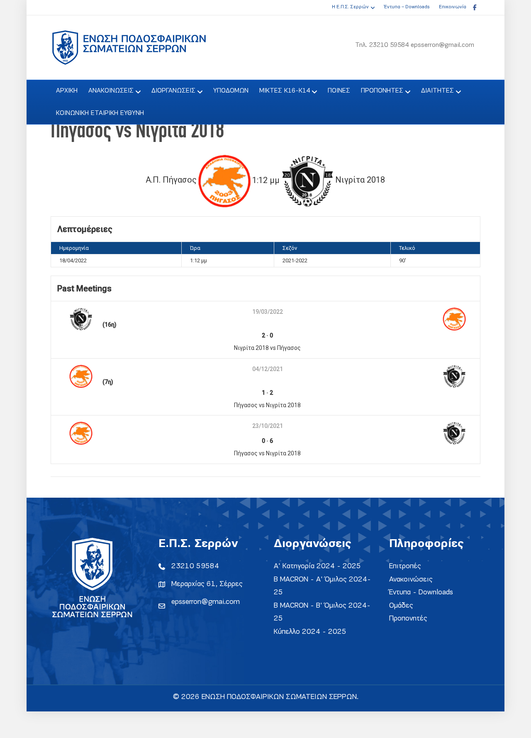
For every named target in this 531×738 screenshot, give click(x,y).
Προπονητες (382, 91)
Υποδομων (230, 91)
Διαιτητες (437, 91)
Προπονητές (408, 619)
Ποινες (339, 91)
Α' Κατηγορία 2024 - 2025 (317, 566)
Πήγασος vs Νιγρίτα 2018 (267, 405)
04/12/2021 (267, 369)
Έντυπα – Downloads (406, 7)
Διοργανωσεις (173, 91)
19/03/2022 (267, 311)
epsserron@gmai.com (205, 602)
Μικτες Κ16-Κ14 (284, 91)
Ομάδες (401, 606)
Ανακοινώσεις (411, 580)
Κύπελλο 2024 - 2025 (310, 632)
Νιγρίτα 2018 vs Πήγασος (267, 348)
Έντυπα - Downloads (421, 592)
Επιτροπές (405, 566)
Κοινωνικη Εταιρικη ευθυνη (100, 113)
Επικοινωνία (452, 7)
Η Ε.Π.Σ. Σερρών (350, 7)
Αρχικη (67, 91)
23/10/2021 (267, 426)
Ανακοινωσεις (111, 91)
